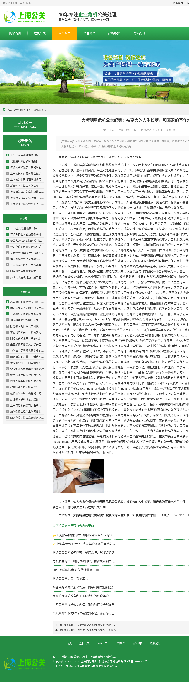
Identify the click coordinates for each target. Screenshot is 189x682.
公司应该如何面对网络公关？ (25, 246)
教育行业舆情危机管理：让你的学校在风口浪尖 (25, 387)
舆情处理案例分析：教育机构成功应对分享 (25, 381)
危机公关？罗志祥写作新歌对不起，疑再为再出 (84, 613)
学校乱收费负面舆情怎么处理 (25, 369)
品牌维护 (114, 33)
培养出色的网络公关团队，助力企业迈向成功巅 (25, 302)
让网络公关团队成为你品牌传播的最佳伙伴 (25, 314)
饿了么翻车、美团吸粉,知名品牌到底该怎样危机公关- (90, 625)
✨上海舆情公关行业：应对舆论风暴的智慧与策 (84, 544)
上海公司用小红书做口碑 (23, 155)
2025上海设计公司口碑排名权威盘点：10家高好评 (25, 228)
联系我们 (178, 3)
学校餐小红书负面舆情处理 (23, 362)
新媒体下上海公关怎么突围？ (25, 185)
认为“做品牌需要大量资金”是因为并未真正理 (25, 253)
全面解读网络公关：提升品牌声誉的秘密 (25, 344)
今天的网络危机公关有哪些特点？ (25, 265)
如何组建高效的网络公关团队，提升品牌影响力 (25, 320)
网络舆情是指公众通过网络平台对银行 (25, 417)
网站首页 (15, 33)
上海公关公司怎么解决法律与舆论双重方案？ (25, 191)
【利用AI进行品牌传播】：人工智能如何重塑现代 (25, 161)
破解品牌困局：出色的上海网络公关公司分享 (25, 393)
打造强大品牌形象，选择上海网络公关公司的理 (25, 399)
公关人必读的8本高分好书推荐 (25, 240)
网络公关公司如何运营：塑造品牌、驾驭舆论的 (84, 552)
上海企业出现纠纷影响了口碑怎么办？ (25, 204)
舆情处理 (89, 33)
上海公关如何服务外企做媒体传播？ (25, 173)
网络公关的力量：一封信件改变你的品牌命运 (25, 356)
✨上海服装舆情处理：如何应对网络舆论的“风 (83, 535)
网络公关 (65, 33)
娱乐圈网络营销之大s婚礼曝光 (25, 259)
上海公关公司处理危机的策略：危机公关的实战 (25, 179)
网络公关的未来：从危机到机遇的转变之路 (25, 338)
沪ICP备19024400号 (136, 661)
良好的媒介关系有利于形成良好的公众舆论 (81, 596)
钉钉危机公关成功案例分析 (24, 234)
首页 (69, 643)
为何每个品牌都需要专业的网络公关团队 (25, 350)
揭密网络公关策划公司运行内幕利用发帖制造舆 (84, 587)
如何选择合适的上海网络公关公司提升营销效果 (25, 411)
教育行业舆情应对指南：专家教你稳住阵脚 (25, 375)
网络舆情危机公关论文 (21, 271)
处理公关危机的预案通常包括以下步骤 (25, 277)
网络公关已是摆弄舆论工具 (70, 578)
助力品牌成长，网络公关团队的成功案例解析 (25, 308)
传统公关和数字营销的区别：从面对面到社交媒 (25, 167)
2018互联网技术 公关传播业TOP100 (76, 570)
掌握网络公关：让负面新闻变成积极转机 (25, 332)
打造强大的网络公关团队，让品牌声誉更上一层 (25, 326)
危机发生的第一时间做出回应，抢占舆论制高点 (84, 561)
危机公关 (40, 33)
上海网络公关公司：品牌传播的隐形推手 (25, 405)
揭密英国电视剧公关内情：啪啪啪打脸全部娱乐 (84, 604)
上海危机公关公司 (25, 16)
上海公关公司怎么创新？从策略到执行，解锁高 (25, 198)
